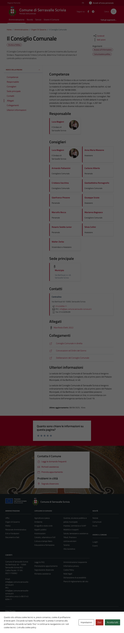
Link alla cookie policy (26, 627)
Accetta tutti (112, 622)
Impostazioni (86, 622)
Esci (99, 622)
